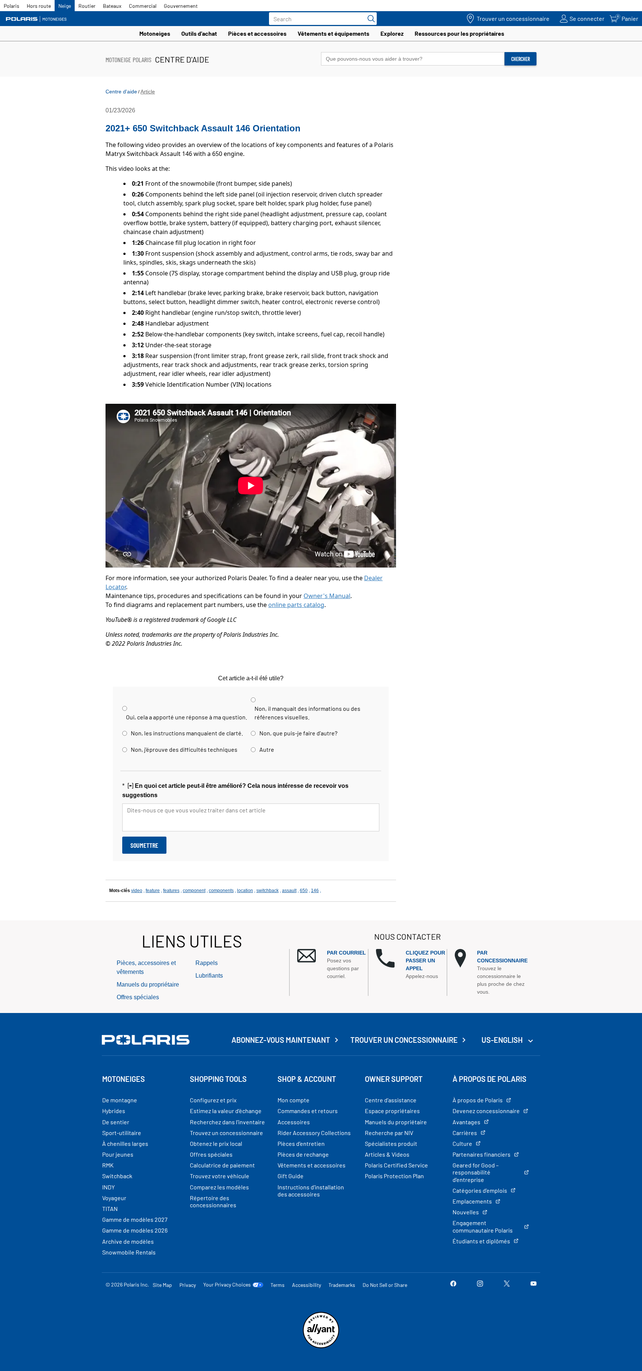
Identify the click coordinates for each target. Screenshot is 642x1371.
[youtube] (533, 1284)
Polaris (11, 6)
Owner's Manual (327, 596)
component (194, 890)
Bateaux (112, 6)
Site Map (162, 1285)
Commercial (142, 6)
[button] (332, 964)
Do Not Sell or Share (385, 1285)
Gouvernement (181, 6)
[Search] (369, 18)
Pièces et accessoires (257, 33)
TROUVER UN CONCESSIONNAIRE (404, 1039)
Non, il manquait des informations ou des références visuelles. (307, 712)
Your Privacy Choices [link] (227, 1285)
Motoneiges (154, 33)
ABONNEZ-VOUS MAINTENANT (280, 1039)
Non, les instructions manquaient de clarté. (187, 732)
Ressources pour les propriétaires (459, 33)
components (221, 890)
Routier (86, 6)
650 (304, 890)
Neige (64, 6)
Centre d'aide (121, 92)
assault (289, 890)
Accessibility (306, 1285)
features (171, 890)
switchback (267, 890)
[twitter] (507, 1284)
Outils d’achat (199, 33)
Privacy (187, 1285)
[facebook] (453, 1284)
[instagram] (480, 1284)
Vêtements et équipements (333, 33)
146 (315, 890)
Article (147, 92)
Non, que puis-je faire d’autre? (298, 732)
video (136, 890)
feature (153, 890)
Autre (266, 749)
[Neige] (39, 19)
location (245, 890)
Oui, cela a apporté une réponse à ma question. (186, 716)
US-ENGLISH (503, 1039)
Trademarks (341, 1285)
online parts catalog (296, 605)
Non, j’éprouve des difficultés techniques (184, 749)
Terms (277, 1285)
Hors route (39, 6)
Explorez (391, 33)
